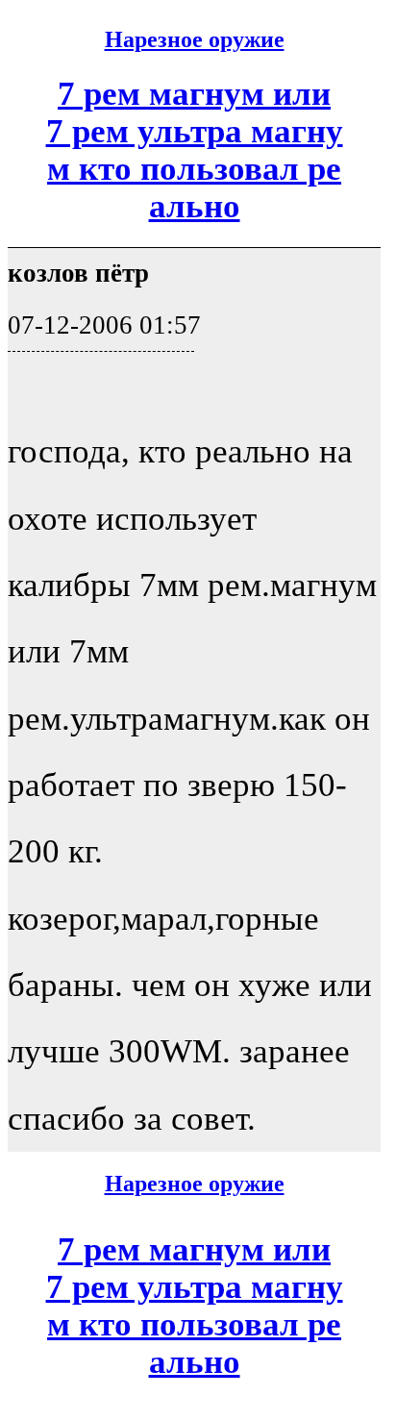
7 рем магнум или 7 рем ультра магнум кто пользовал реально (194, 149)
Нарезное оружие (195, 39)
